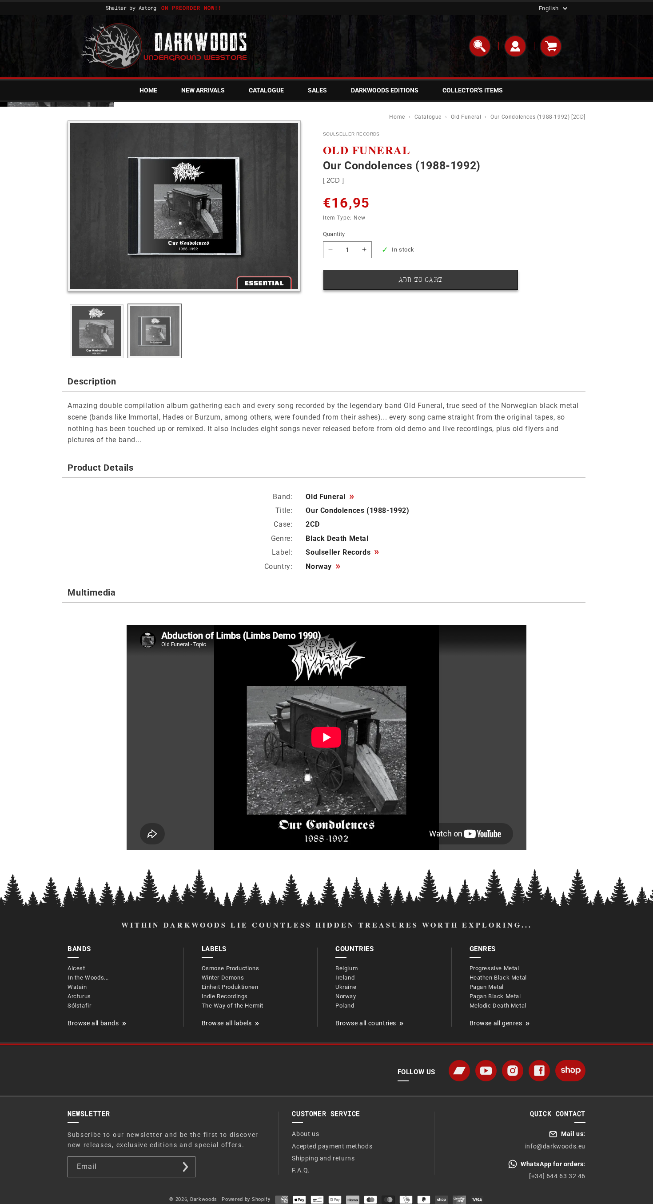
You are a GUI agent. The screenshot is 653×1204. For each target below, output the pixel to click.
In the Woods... (88, 977)
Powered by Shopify (246, 1199)
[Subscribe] (185, 1166)
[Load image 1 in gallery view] (96, 331)
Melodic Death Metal (498, 1005)
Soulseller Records (342, 552)
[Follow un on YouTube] (486, 1070)
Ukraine (345, 987)
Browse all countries (365, 1023)
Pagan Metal (487, 987)
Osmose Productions (230, 968)
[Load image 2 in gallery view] (155, 331)
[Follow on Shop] (570, 1070)
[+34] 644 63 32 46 (557, 1176)
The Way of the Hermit (233, 1005)
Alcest (76, 968)
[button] (480, 46)
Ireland (344, 977)
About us (305, 1133)
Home (397, 117)
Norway (323, 567)
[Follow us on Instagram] (512, 1070)
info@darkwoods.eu (555, 1146)
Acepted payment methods (332, 1146)
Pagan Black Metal (495, 996)
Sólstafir (79, 1005)
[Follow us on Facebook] (539, 1070)
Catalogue (428, 117)
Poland (344, 1005)
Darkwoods (203, 1199)
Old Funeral (467, 117)
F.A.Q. (301, 1170)
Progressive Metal (494, 968)
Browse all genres (496, 1023)
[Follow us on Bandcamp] (459, 1070)
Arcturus (79, 996)
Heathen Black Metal (498, 977)
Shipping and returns (323, 1158)
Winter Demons (223, 977)
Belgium (346, 968)
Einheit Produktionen (230, 987)
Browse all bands (93, 1023)
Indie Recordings (225, 996)
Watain (77, 987)
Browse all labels (227, 1023)
